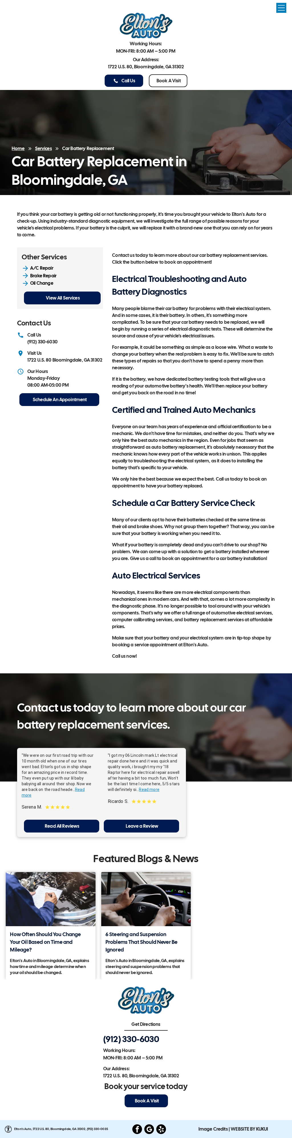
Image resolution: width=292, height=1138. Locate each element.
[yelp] (161, 1129)
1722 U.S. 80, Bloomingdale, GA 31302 (146, 67)
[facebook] (137, 1129)
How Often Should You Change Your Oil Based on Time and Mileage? (45, 942)
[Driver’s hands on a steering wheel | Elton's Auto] (146, 899)
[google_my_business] (149, 1129)
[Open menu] (281, 8)
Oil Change (41, 283)
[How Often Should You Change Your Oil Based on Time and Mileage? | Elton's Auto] (50, 899)
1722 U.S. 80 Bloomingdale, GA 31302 (64, 360)
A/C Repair (41, 268)
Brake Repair (43, 276)
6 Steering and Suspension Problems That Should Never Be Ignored (141, 942)
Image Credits (213, 1129)
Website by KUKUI (249, 1129)
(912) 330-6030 (42, 342)
